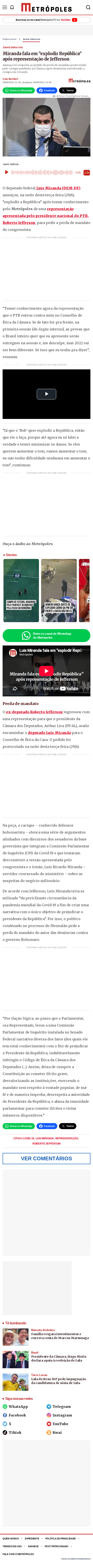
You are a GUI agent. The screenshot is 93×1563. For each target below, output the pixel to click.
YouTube (60, 1424)
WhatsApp (18, 1406)
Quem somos (11, 1538)
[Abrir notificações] (12, 7)
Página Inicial (9, 39)
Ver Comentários (46, 1158)
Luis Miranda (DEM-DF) (57, 188)
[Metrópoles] (46, 7)
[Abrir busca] (88, 7)
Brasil (34, 1352)
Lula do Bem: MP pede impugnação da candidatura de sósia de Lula (58, 1381)
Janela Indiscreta (31, 39)
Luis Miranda (45, 1138)
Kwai (57, 1432)
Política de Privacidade (60, 1538)
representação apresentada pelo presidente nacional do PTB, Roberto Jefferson (45, 216)
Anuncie (33, 1546)
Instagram (62, 1415)
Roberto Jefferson (46, 1143)
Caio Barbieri (10, 78)
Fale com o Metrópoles (18, 1554)
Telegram (62, 1406)
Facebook (17, 1415)
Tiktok (15, 1432)
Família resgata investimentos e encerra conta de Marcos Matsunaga (60, 1336)
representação (67, 1138)
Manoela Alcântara (43, 1330)
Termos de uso (12, 1546)
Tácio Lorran (39, 1375)
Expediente (32, 1538)
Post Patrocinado (57, 1546)
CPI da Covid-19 (24, 1138)
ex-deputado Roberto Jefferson (34, 712)
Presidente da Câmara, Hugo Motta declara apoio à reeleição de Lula (58, 1358)
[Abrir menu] (5, 7)
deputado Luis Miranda (49, 733)
